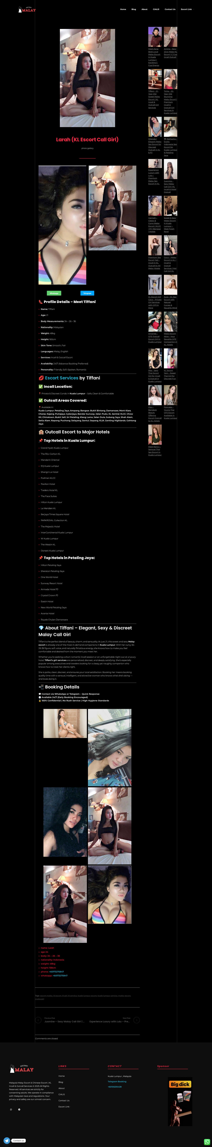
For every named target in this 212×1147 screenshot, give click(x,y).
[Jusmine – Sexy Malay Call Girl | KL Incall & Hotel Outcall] (170, 169)
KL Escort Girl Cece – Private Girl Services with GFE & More (154, 302)
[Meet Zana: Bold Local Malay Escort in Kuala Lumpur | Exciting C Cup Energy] (155, 37)
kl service (72, 996)
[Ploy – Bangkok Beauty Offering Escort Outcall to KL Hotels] (155, 395)
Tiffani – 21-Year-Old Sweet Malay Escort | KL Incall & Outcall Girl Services (154, 99)
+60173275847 (56, 971)
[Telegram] (19, 1109)
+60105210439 (115, 1087)
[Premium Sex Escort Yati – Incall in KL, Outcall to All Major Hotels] (155, 245)
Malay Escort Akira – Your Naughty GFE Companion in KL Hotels (170, 339)
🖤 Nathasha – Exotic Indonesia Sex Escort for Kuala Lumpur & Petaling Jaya (170, 147)
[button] (41, 225)
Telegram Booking (117, 1081)
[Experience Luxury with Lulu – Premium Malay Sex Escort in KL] (155, 163)
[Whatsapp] (11, 1109)
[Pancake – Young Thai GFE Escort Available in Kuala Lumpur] (170, 395)
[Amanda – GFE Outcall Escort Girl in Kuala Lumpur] (155, 322)
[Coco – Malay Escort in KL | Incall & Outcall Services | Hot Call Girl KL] (170, 245)
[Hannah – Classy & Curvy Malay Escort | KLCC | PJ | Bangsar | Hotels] (155, 206)
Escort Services (61, 378)
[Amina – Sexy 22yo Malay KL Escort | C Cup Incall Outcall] (170, 37)
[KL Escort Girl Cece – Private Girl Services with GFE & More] (155, 285)
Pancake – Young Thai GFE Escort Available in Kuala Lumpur (170, 412)
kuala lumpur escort (87, 996)
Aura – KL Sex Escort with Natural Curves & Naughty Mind (170, 302)
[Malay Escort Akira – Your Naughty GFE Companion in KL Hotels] (170, 322)
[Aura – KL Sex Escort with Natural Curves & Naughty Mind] (170, 285)
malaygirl (39, 999)
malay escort (124, 996)
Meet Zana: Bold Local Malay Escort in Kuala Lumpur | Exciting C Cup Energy (154, 57)
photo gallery (87, 148)
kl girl (64, 996)
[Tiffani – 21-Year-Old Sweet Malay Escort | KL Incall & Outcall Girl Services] (155, 79)
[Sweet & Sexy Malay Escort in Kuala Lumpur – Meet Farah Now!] (170, 206)
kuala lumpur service (107, 996)
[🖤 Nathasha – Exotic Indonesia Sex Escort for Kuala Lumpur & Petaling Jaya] (170, 127)
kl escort (57, 996)
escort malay (46, 996)
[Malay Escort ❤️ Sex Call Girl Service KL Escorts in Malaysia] (27, 9)
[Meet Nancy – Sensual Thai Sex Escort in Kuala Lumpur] (155, 435)
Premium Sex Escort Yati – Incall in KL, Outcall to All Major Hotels (154, 263)
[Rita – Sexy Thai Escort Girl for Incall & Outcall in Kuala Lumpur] (155, 358)
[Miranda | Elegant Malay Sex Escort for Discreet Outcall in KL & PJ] (155, 127)
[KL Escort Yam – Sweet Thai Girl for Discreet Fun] (170, 358)
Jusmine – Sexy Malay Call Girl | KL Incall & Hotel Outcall (170, 186)
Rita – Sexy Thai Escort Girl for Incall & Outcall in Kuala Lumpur (155, 375)
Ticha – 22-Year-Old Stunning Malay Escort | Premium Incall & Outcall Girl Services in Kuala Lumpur (170, 102)
